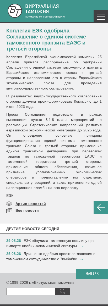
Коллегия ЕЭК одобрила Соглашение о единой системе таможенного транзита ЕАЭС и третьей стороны (46, 40)
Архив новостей (30, 204)
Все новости (27, 210)
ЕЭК (9, 195)
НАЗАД (101, 207)
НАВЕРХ (92, 273)
